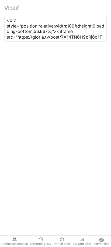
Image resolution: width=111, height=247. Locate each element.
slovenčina (101, 244)
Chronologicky (40, 244)
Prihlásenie (62, 244)
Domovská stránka (14, 244)
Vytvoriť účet (82, 244)
